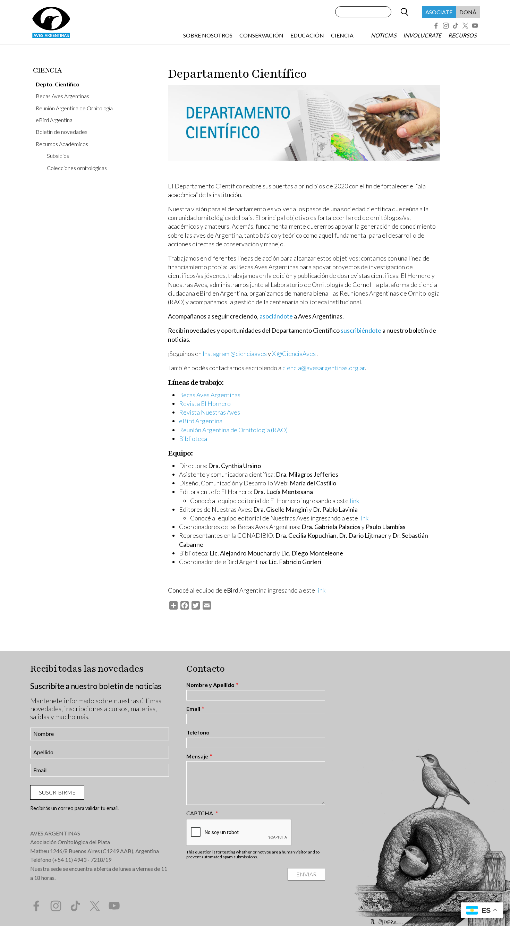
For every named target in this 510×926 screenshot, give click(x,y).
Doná (467, 12)
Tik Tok (455, 26)
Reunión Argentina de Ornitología (74, 108)
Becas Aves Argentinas (62, 96)
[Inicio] (51, 22)
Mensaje (197, 756)
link (354, 500)
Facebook (436, 26)
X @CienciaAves (294, 353)
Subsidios (58, 155)
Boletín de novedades (61, 131)
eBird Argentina (54, 120)
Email (193, 709)
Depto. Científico (57, 84)
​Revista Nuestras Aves (209, 412)
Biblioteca (193, 438)
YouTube (475, 26)
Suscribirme (57, 792)
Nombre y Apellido (210, 685)
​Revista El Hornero (205, 403)
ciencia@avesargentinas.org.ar (323, 368)
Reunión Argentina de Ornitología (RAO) (233, 430)
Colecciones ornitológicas (77, 167)
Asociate (438, 12)
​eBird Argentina (200, 421)
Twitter (465, 26)
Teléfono (198, 732)
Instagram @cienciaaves (235, 353)
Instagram (446, 26)
